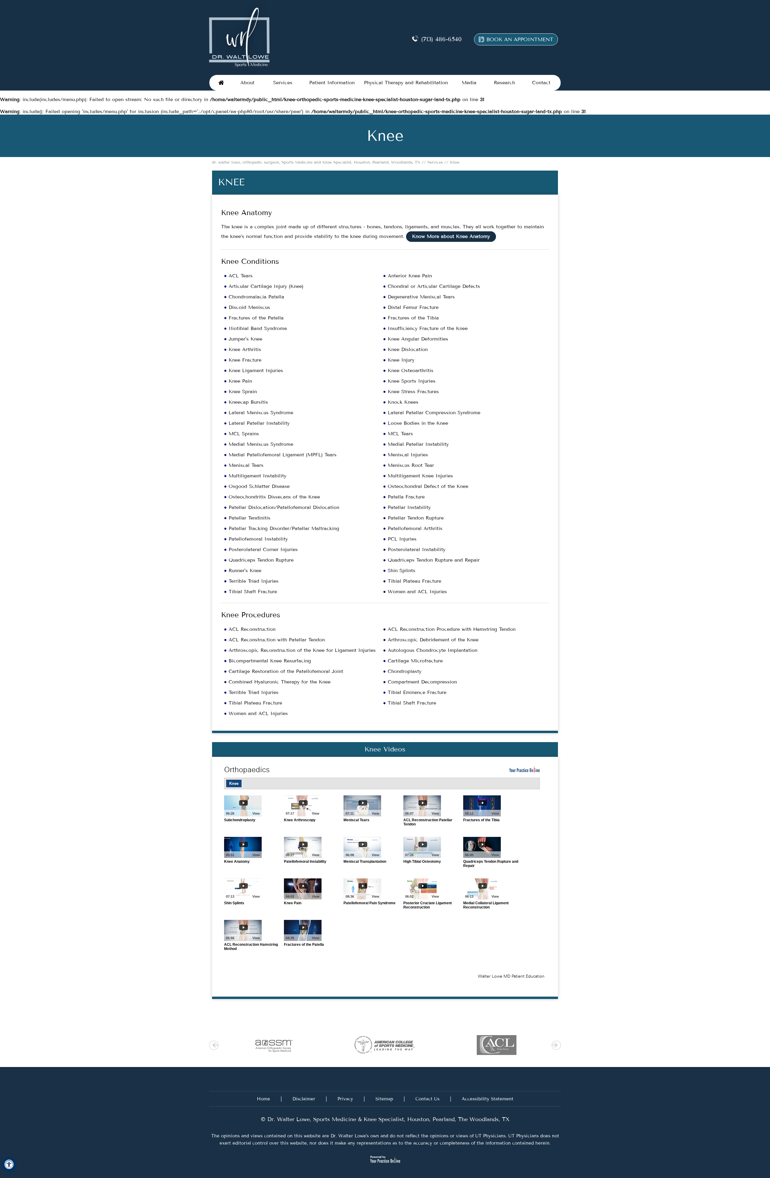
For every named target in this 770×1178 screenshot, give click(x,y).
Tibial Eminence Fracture (417, 692)
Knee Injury (401, 360)
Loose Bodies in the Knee (418, 423)
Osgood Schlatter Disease (259, 486)
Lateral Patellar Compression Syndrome (434, 412)
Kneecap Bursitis (248, 402)
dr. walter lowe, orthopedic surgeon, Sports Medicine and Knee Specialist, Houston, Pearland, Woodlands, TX (317, 162)
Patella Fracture (406, 497)
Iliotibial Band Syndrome (258, 328)
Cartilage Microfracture (415, 661)
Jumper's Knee (245, 339)
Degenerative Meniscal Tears (421, 297)
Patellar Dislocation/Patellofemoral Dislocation (284, 507)
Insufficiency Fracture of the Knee (428, 328)
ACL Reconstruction (252, 629)
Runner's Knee (245, 570)
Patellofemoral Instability (258, 539)
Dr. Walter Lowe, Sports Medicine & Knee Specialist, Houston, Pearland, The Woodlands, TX (388, 1119)
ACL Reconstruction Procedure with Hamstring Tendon (452, 629)
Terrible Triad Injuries (254, 581)
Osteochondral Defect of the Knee (428, 486)
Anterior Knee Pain (410, 276)
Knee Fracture (245, 360)
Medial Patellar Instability (418, 444)
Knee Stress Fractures (413, 391)
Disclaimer (303, 1099)
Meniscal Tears (246, 465)
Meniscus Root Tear (411, 465)
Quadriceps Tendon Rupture (261, 560)
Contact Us (427, 1099)
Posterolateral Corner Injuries (263, 549)
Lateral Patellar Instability (259, 423)
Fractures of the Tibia (413, 318)
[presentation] (385, 136)
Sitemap (384, 1099)
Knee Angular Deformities (418, 339)
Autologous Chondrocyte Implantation (432, 650)
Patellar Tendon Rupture (416, 518)
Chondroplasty (404, 671)
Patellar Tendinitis (249, 518)
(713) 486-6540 (441, 39)
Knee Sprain (243, 391)
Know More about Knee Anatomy (451, 236)
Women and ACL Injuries (417, 591)
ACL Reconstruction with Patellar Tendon (277, 640)
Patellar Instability (409, 507)
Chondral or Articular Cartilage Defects (434, 286)
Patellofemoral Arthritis (415, 528)
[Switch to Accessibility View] (9, 1164)
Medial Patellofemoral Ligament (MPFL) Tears (283, 455)
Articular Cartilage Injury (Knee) (266, 286)
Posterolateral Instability (416, 549)
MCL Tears (400, 433)
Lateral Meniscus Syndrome (261, 412)
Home (221, 83)
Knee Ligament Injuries (256, 370)
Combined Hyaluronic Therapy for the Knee (280, 682)
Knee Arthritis (245, 349)
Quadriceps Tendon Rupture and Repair (434, 560)
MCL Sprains (244, 433)
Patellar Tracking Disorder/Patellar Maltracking (284, 528)
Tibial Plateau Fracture (414, 581)
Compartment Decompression (422, 682)
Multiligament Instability (257, 476)
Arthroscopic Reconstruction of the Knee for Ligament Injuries (302, 650)
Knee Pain (240, 381)
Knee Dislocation (408, 349)
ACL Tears (241, 276)
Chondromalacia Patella (256, 297)
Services (434, 162)
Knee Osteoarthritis (410, 370)
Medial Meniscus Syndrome (261, 444)
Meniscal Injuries (408, 455)
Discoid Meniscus (249, 307)
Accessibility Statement (487, 1099)
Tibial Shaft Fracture (253, 591)
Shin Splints (401, 570)
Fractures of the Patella (256, 318)
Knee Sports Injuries (412, 381)
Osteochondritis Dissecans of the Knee (274, 497)
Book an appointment (519, 39)
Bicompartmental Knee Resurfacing (270, 661)
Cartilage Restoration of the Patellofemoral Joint (286, 671)
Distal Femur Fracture (413, 307)
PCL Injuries (402, 539)
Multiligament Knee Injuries (420, 476)
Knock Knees (403, 402)
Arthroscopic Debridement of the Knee (433, 640)
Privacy (345, 1099)
